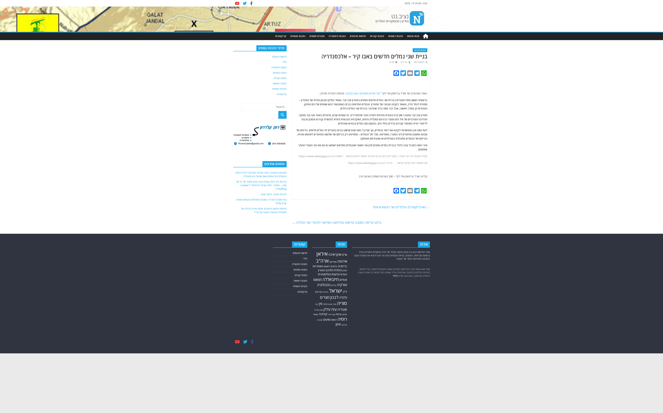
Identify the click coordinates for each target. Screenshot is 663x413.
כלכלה (343, 297)
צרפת (339, 314)
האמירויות (318, 266)
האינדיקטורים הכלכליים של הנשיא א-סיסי (401, 207)
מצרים (392, 62)
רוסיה (342, 319)
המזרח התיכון (334, 270)
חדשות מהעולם (358, 36)
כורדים (325, 292)
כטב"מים (319, 291)
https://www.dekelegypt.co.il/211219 (370, 163)
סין (320, 303)
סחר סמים (332, 304)
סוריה (342, 303)
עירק (326, 309)
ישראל (335, 290)
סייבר (325, 304)
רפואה (334, 319)
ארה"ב (322, 260)
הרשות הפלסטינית (329, 274)
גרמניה (333, 266)
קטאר (315, 314)
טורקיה (342, 284)
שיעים (326, 320)
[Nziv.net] (425, 36)
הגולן (345, 270)
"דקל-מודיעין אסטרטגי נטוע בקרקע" (363, 93)
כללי (284, 62)
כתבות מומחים (297, 36)
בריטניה (342, 266)
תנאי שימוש (413, 36)
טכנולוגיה (323, 284)
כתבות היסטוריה (337, 36)
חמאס (317, 279)
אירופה (342, 261)
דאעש (327, 266)
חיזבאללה (331, 279)
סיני (316, 304)
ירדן (345, 292)
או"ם (344, 255)
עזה (334, 309)
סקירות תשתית (317, 36)
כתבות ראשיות (395, 36)
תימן (338, 324)
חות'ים (343, 280)
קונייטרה (331, 314)
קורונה (323, 314)
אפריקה (333, 261)
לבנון (334, 297)
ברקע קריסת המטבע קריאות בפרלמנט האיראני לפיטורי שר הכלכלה (336, 222)
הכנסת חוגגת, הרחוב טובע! (274, 194)
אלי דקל (403, 62)
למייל (395, 275)
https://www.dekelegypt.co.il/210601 (321, 156)
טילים (333, 285)
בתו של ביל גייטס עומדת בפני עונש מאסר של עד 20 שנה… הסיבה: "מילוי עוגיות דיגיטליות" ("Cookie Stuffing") (261, 185)
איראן (322, 253)
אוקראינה (334, 254)
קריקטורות (280, 36)
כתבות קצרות (377, 36)
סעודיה (342, 309)
